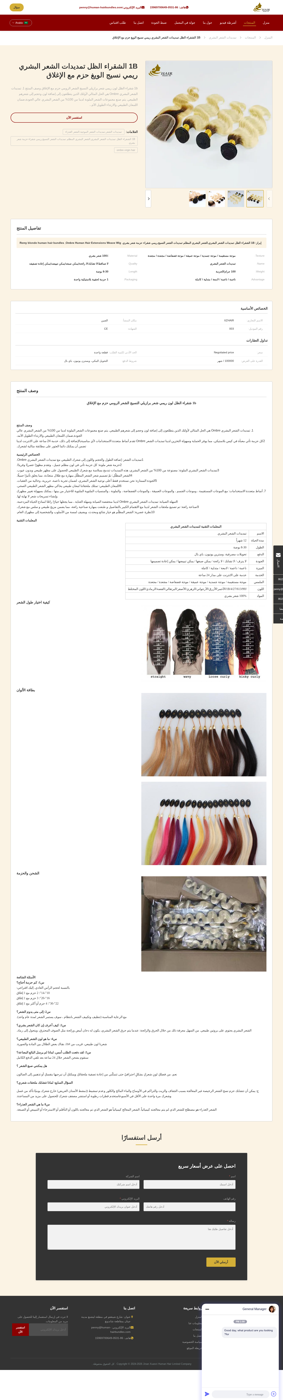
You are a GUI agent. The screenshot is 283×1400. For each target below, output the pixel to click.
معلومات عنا (195, 1323)
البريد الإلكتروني (130, 1198)
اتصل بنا (139, 22)
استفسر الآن (74, 117)
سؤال (16, 7)
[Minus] (207, 1309)
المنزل (198, 1316)
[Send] (207, 1394)
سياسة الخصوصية (192, 1341)
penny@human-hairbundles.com (100, 7)
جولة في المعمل (184, 22)
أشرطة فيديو (228, 22)
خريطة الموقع (194, 1348)
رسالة (231, 1220)
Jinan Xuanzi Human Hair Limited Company (167, 1363)
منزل (266, 22)
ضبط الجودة (159, 22)
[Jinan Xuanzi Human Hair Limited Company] (261, 7)
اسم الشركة (133, 1176)
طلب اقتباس (118, 22)
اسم (232, 1176)
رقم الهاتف (229, 1198)
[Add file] (273, 1394)
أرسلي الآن (221, 1262)
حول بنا (207, 22)
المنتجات (249, 22)
